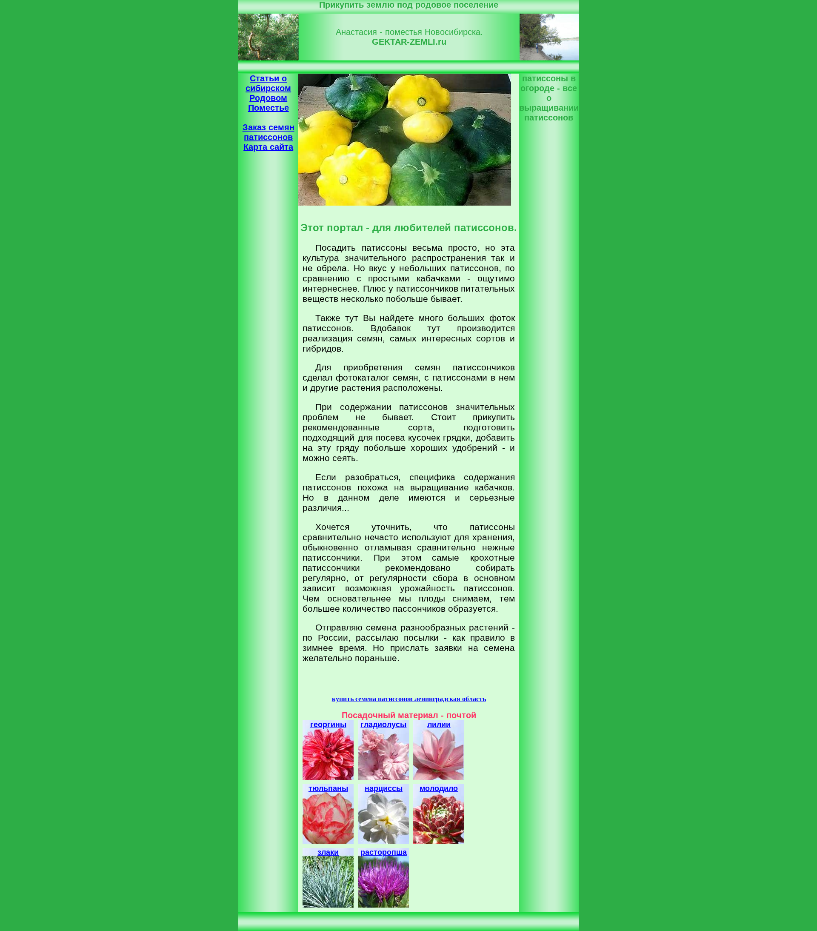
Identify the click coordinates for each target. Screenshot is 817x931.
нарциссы (384, 788)
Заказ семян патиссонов (268, 132)
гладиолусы (383, 724)
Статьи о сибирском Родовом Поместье (268, 93)
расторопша (383, 852)
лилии (439, 724)
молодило (439, 788)
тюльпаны (328, 788)
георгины (328, 724)
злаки (328, 852)
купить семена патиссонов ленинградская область (409, 698)
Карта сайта (268, 147)
